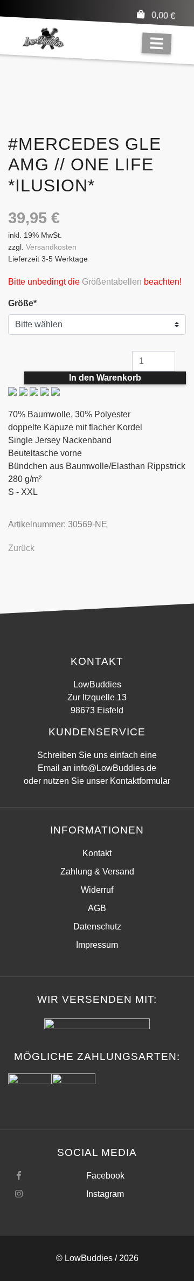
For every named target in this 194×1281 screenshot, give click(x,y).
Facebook (105, 1175)
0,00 (163, 15)
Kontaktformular (140, 781)
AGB (97, 908)
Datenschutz (97, 926)
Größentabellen (112, 281)
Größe (28, 303)
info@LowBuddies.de (115, 768)
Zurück (21, 548)
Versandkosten (51, 247)
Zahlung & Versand (97, 871)
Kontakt (97, 853)
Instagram (105, 1194)
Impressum (97, 944)
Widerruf (97, 889)
